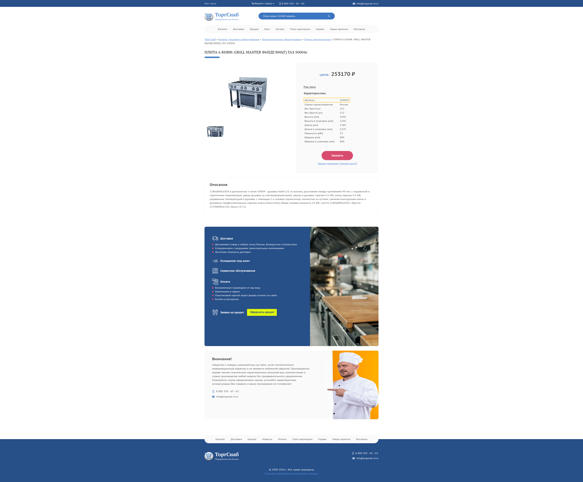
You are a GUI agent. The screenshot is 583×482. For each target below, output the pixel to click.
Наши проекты (339, 29)
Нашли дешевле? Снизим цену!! (337, 163)
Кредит (254, 29)
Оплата (280, 29)
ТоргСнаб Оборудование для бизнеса (222, 16)
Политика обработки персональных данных (291, 473)
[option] (248, 94)
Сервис (320, 29)
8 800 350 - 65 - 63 (293, 3)
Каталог (222, 29)
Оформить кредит (262, 312)
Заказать (337, 155)
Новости (267, 439)
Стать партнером (300, 29)
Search (329, 16)
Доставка (238, 29)
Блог (267, 29)
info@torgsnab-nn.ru (367, 3)
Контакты (359, 29)
